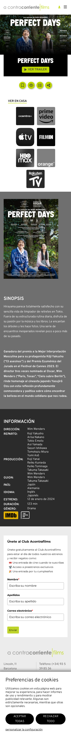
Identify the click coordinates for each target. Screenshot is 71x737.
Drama (31, 508)
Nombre (13, 579)
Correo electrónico (20, 610)
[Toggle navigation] (65, 7)
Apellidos (13, 595)
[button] (25, 116)
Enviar (13, 630)
